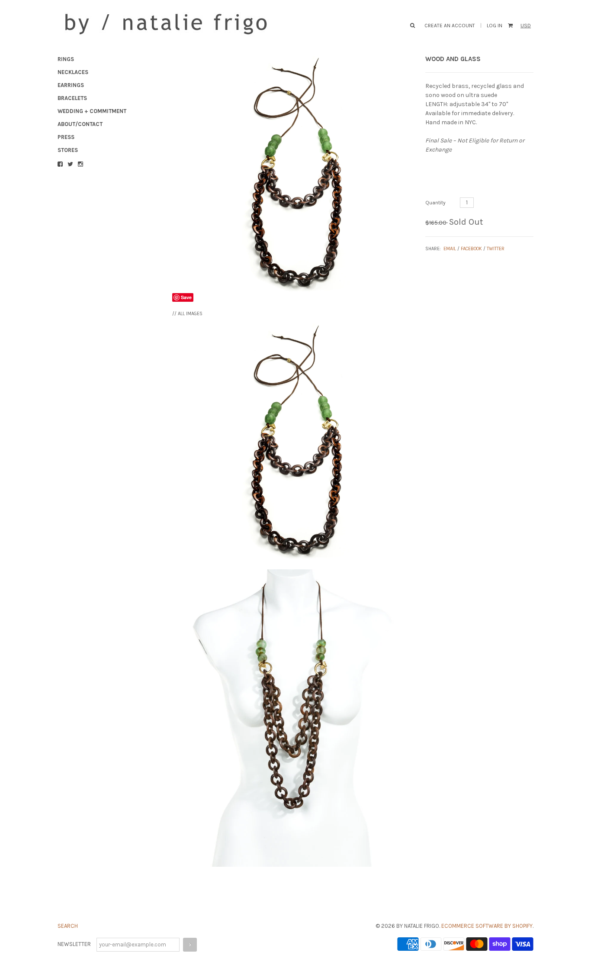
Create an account (449, 26)
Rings (66, 59)
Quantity (435, 203)
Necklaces (73, 72)
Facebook (471, 249)
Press (66, 137)
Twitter (495, 249)
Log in (494, 26)
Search (68, 926)
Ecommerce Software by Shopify (487, 926)
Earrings (71, 85)
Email (449, 249)
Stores (68, 150)
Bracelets (72, 98)
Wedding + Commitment (92, 111)
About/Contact (80, 124)
